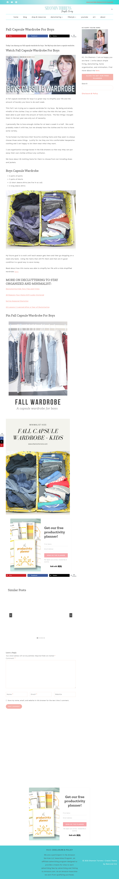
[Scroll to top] (114, 872)
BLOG (25, 17)
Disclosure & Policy (90, 93)
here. (98, 70)
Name (10, 694)
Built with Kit (56, 566)
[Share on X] (1, 442)
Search (84, 84)
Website (58, 694)
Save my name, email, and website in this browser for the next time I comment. (38, 700)
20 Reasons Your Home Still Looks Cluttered (25, 295)
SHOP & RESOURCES (39, 17)
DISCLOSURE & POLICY (62, 850)
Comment (11, 658)
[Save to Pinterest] (1, 445)
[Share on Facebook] (1, 438)
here (16, 271)
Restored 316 (111, 864)
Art (94, 17)
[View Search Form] (112, 9)
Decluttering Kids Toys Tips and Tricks (22, 289)
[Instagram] (16, 2)
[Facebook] (7, 2)
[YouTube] (12, 2)
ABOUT (102, 17)
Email (34, 694)
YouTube (84, 17)
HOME (16, 17)
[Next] (70, 615)
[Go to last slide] (10, 615)
